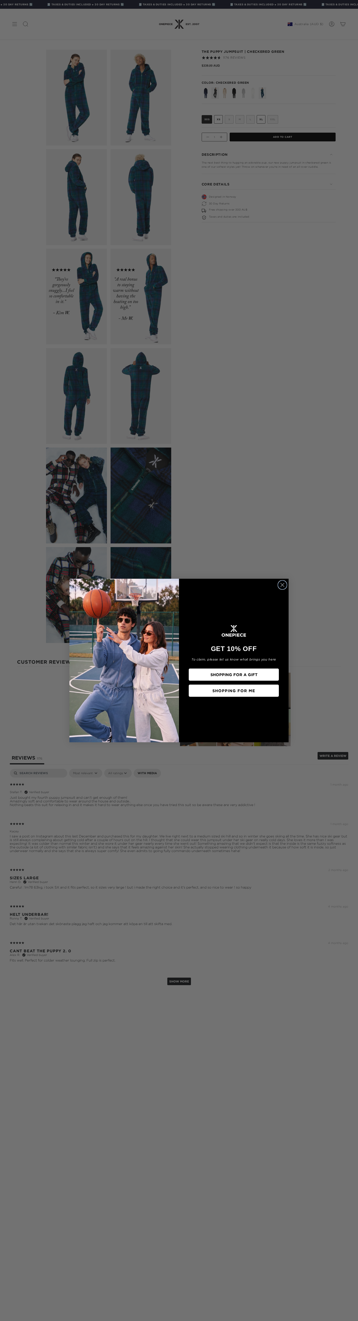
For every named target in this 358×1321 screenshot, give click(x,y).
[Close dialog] (282, 585)
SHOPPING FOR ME (233, 690)
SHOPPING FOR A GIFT (233, 674)
